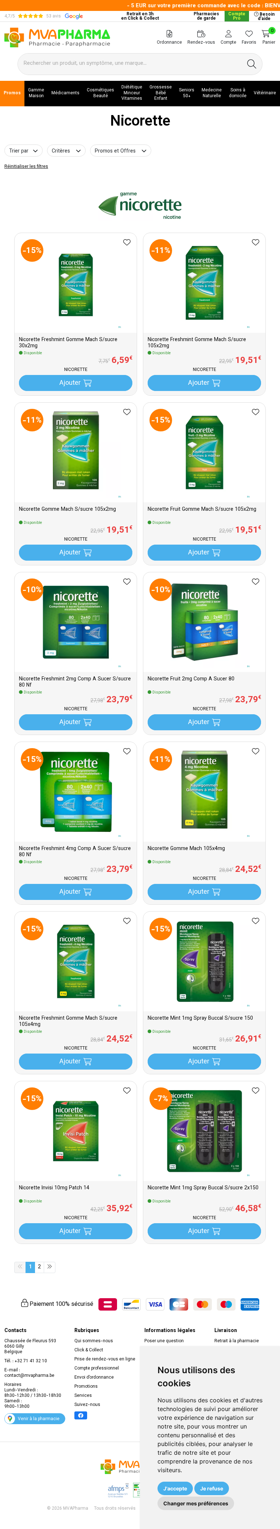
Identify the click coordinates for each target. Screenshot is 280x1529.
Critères (61, 151)
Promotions (86, 1386)
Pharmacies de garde (206, 16)
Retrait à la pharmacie (236, 1341)
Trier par (19, 151)
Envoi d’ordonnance (94, 1377)
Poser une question (164, 1341)
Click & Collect (88, 1350)
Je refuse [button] (211, 1488)
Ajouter (70, 383)
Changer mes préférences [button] (195, 1503)
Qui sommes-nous (93, 1341)
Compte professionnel (96, 1368)
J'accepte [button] (175, 1488)
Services (83, 1395)
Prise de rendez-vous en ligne (104, 1359)
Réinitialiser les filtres (26, 166)
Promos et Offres (115, 151)
